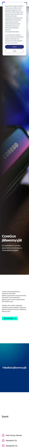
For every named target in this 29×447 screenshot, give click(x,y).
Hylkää (14, 51)
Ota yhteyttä (8, 318)
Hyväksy (14, 46)
